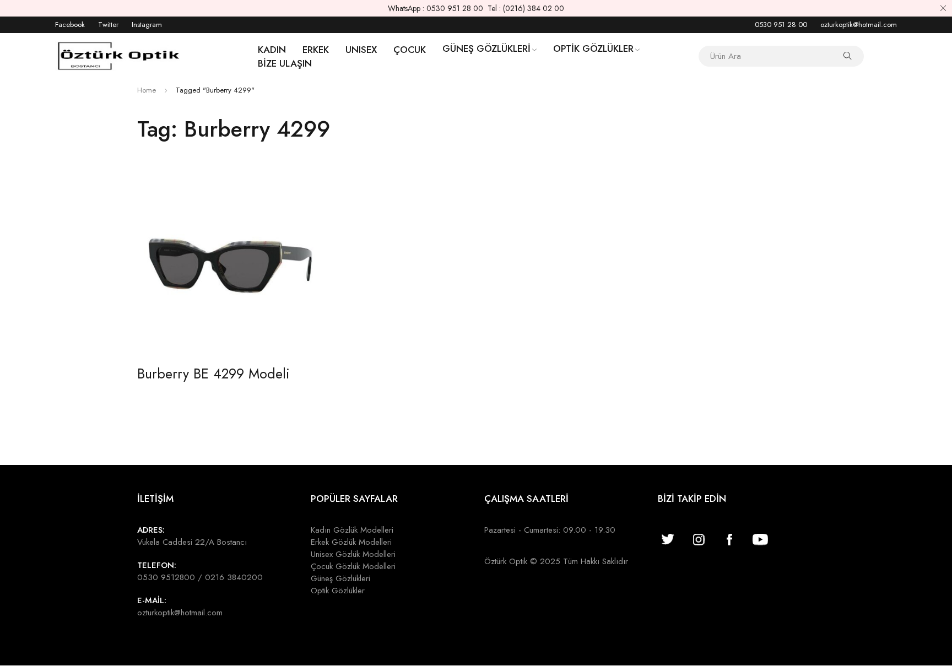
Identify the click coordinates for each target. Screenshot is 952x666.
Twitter (108, 24)
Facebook (70, 24)
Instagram (147, 24)
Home (146, 90)
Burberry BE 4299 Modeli (213, 373)
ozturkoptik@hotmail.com (858, 24)
